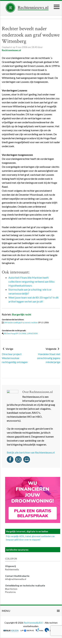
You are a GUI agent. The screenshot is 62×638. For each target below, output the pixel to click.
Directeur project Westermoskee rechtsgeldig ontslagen (15, 358)
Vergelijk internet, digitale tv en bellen (27, 531)
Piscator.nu (10, 592)
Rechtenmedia (12, 569)
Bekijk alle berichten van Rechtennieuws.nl (31, 452)
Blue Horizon (11, 589)
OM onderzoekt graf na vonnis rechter (21, 322)
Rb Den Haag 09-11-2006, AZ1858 (21, 333)
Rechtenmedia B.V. (33, 622)
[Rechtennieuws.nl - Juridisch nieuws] (27, 11)
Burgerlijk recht (21, 314)
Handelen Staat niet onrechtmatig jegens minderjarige (48, 358)
